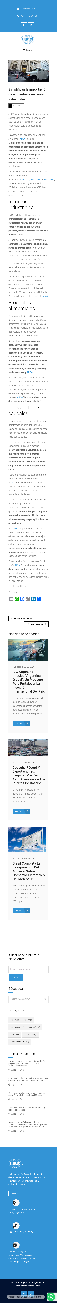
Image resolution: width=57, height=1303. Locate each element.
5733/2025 (48, 179)
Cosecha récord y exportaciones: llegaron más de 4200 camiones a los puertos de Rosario (29, 775)
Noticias (34, 1027)
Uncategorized (30, 1035)
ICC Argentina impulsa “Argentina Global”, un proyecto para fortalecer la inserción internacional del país (29, 681)
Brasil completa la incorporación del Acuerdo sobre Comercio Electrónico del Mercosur (29, 871)
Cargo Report (17, 1027)
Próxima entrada (34, 624)
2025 (15, 1020)
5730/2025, (24, 179)
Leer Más (19, 723)
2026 (28, 1020)
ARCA (22, 139)
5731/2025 (36, 179)
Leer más (14, 1193)
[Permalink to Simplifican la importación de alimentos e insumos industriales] (28, 71)
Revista (15, 1035)
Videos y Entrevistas (20, 1042)
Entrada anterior (23, 618)
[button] (51, 1297)
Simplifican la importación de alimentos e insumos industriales (27, 94)
